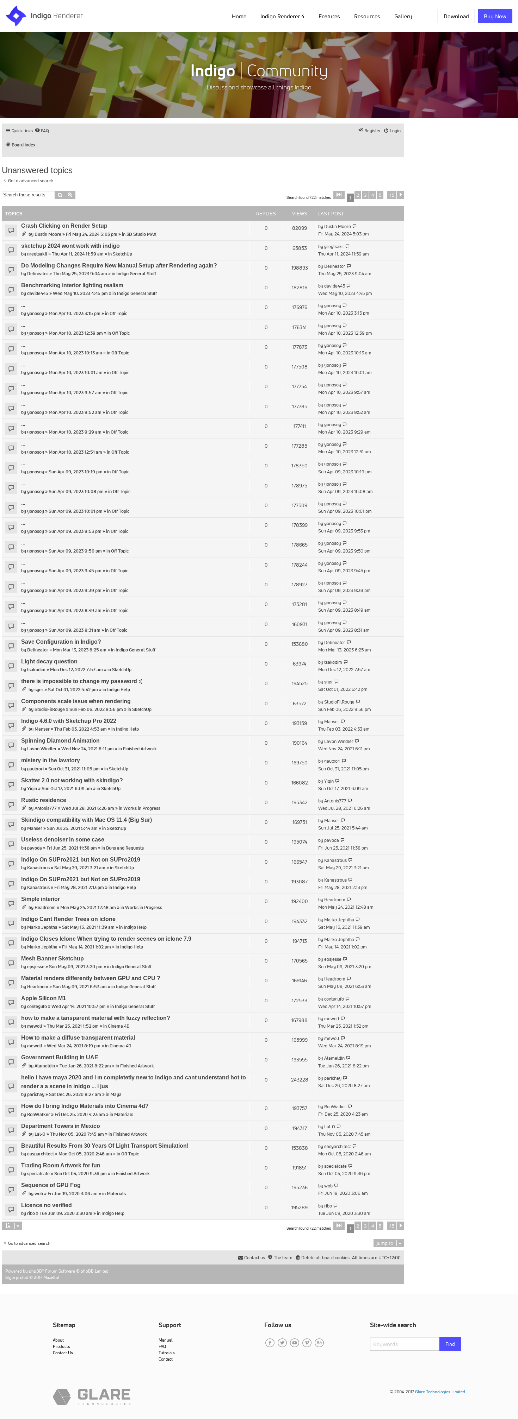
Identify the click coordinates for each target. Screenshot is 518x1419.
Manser (42, 729)
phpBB (35, 1271)
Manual (165, 1340)
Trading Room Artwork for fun (60, 1165)
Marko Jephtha (42, 927)
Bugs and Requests (125, 848)
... (23, 305)
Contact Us (63, 1353)
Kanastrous (38, 868)
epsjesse (35, 967)
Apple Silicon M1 (43, 998)
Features (329, 16)
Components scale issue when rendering (76, 701)
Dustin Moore (48, 234)
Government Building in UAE (59, 1057)
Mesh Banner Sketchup (52, 958)
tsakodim (36, 670)
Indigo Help (118, 690)
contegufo (37, 1006)
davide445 (37, 293)
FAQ (162, 1346)
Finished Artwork (140, 749)
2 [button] (358, 195)
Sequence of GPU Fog (51, 1185)
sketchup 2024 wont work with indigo (70, 246)
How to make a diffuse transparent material (78, 1038)
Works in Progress (141, 808)
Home (239, 16)
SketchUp (122, 254)
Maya (116, 1094)
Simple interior (40, 899)
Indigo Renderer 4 (282, 16)
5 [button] (380, 195)
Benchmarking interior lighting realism (72, 285)
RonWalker (38, 1114)
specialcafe (38, 1174)
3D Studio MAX (141, 234)
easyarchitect (40, 1154)
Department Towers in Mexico (60, 1126)
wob (39, 1194)
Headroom (45, 907)
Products (61, 1346)
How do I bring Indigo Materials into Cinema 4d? (85, 1106)
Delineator (37, 274)
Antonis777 (46, 808)
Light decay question (49, 661)
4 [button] (372, 195)
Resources (367, 16)
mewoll (34, 1026)
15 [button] (391, 195)
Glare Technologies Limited (440, 1392)
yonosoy (35, 313)
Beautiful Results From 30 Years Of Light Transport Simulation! (105, 1146)
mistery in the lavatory (50, 760)
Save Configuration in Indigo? (61, 642)
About (58, 1340)
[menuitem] (240, 16)
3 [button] (365, 195)
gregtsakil (37, 254)
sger (39, 690)
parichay (35, 1094)
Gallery (403, 16)
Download (456, 16)
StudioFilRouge (50, 709)
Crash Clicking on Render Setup (64, 226)
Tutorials (167, 1353)
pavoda (34, 848)
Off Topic (118, 313)
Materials (123, 1114)
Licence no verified (46, 1205)
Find (450, 1344)
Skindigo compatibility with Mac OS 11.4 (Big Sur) (86, 820)
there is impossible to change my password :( (81, 681)
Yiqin (32, 789)
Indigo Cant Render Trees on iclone (68, 919)
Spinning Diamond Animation (60, 741)
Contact (166, 1359)
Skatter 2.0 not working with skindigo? (72, 780)
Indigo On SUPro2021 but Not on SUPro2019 (80, 860)
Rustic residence (43, 800)
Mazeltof (51, 1277)
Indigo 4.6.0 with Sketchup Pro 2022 (68, 721)
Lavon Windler (42, 749)
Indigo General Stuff (136, 274)
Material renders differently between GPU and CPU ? (90, 978)
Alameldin (45, 1066)
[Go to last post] (354, 226)
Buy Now (495, 16)
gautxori (35, 769)
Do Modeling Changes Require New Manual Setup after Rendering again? (119, 266)
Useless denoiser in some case (62, 840)
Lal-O (40, 1134)
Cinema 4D (119, 1026)
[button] (339, 195)
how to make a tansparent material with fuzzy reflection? (95, 1018)
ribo (31, 1213)
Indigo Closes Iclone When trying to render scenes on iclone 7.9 (106, 939)
